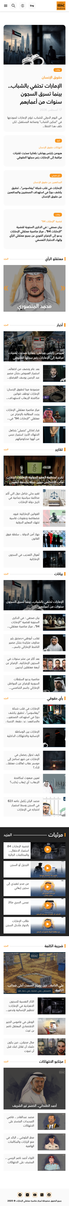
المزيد (6, 258)
